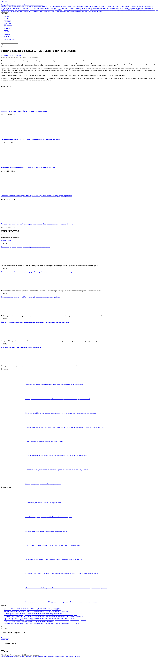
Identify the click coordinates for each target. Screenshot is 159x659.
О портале (7, 36)
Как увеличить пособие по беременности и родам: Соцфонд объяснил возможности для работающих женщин (37, 272)
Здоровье (7, 28)
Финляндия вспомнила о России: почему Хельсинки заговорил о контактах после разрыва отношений (96, 10)
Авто (6, 30)
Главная (6, 16)
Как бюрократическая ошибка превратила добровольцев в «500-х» (44, 8)
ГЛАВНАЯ (4, 55)
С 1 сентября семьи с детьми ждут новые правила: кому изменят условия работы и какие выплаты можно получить (66, 11)
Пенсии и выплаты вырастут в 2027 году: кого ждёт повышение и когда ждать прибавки (36, 196)
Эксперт (7, 31)
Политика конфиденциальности (58, 656)
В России (7, 18)
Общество (7, 20)
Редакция (7, 34)
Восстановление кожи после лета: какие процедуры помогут (21, 347)
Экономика (8, 21)
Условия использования (39, 656)
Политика (7, 23)
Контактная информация (9, 656)
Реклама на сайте (9, 39)
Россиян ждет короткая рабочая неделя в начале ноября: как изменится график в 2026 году (35, 10)
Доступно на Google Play (5, 638)
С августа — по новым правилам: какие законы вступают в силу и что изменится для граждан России (35, 322)
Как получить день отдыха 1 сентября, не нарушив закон (22, 5)
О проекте (28, 656)
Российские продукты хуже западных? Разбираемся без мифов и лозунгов (24, 6)
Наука (6, 26)
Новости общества (15, 55)
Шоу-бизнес (8, 25)
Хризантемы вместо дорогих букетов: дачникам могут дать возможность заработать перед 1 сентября (79, 6)
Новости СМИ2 (6, 240)
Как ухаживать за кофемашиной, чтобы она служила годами (84, 8)
